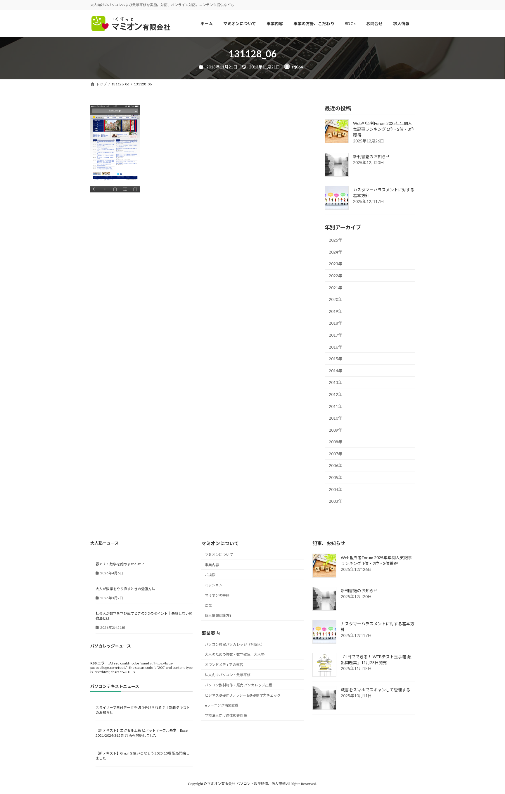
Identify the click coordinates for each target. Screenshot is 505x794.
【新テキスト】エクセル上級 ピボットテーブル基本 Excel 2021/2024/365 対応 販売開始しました (142, 733)
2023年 (335, 263)
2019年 (335, 311)
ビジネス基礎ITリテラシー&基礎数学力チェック (243, 695)
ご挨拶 (210, 575)
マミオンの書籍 (217, 595)
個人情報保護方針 (219, 616)
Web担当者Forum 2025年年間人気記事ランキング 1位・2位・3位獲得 (383, 129)
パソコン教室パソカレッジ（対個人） (234, 644)
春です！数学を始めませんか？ (120, 564)
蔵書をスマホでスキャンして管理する (375, 690)
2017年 (335, 335)
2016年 (335, 347)
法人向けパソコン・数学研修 (227, 675)
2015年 (335, 358)
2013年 (335, 382)
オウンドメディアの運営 (224, 665)
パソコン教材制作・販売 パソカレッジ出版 (238, 685)
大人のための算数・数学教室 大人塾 (234, 654)
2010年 (335, 418)
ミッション (213, 585)
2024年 (335, 251)
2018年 (335, 323)
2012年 (335, 394)
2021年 (335, 287)
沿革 (208, 605)
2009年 (335, 430)
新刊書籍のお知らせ (371, 156)
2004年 (335, 489)
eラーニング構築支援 (221, 705)
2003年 (335, 501)
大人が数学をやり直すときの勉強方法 (125, 589)
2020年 (335, 299)
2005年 (335, 477)
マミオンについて (219, 554)
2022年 (335, 275)
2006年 (335, 465)
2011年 (335, 406)
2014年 (335, 370)
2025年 (335, 240)
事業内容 (212, 565)
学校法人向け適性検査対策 (226, 716)
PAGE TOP (488, 764)
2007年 (335, 453)
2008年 (335, 442)
